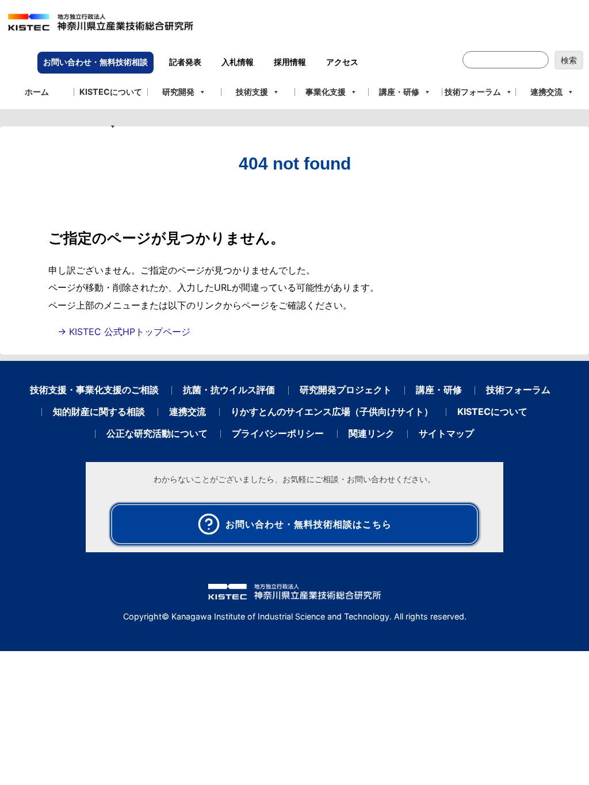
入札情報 (237, 62)
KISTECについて (110, 92)
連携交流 (546, 92)
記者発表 (185, 62)
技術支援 (252, 92)
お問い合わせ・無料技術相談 (95, 62)
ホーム (37, 92)
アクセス (342, 62)
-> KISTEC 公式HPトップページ (124, 331)
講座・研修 (399, 92)
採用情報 (290, 62)
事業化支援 (325, 92)
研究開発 (178, 92)
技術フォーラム (473, 92)
